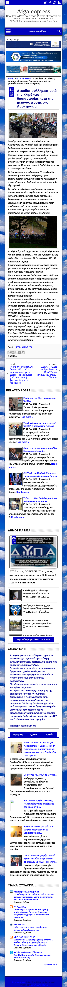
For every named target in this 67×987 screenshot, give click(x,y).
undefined (45, 404)
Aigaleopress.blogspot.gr (26, 892)
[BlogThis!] (12, 352)
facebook (50, 2)
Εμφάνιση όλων (50, 965)
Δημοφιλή (18, 734)
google (54, 2)
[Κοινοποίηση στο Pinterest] (23, 352)
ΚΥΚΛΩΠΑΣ (20, 907)
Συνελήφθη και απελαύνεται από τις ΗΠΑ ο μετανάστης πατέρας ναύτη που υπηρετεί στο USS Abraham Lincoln (34, 897)
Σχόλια (33, 734)
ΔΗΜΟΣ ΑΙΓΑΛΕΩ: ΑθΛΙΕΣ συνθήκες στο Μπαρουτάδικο (37, 622)
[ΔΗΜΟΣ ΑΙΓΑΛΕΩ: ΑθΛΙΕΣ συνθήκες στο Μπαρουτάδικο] (15, 625)
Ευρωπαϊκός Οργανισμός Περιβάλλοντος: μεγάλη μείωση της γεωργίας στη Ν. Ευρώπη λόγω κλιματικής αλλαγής (33, 942)
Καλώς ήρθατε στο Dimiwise (28, 952)
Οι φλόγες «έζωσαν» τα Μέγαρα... (40, 775)
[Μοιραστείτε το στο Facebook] (19, 352)
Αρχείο (49, 734)
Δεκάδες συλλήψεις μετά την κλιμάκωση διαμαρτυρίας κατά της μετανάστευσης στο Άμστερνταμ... (37, 98)
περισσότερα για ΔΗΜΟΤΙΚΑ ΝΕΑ (33, 639)
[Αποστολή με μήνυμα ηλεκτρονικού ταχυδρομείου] (9, 352)
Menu (8, 2)
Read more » (26, 417)
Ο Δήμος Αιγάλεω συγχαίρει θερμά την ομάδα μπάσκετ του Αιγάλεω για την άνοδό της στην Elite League (38, 607)
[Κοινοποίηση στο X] (16, 352)
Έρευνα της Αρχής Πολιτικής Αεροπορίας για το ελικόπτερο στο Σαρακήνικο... (39, 803)
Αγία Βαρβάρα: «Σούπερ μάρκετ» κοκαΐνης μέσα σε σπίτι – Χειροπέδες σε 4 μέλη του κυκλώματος (37, 592)
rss (59, 2)
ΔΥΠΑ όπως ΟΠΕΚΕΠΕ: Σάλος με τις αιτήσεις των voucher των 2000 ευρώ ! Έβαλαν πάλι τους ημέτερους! (32, 573)
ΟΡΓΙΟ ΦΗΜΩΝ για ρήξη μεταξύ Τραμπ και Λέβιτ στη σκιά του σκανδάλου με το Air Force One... (40, 858)
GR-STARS (19, 924)
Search (59, 31)
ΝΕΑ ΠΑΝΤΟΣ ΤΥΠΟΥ (25, 937)
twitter (45, 2)
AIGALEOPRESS (39, 985)
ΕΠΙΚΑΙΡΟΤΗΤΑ (24, 347)
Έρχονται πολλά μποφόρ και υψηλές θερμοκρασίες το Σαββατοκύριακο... (38, 829)
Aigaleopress (33, 11)
